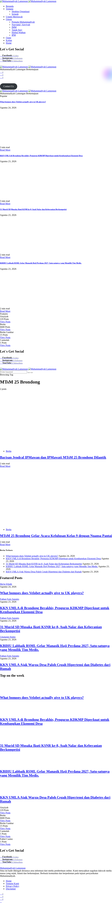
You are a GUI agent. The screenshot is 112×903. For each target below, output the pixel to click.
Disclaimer (11, 889)
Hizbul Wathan (19, 32)
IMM (14, 27)
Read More (5, 150)
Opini (8, 37)
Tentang (9, 9)
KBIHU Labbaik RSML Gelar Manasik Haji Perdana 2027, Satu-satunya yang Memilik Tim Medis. (41, 263)
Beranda (10, 6)
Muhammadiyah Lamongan (13, 868)
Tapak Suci (17, 30)
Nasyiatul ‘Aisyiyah (21, 24)
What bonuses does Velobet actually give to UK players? (23, 102)
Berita (8, 451)
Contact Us (8, 86)
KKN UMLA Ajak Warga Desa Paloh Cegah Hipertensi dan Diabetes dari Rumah (44, 571)
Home (9, 43)
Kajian (9, 40)
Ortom (9, 19)
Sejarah (15, 14)
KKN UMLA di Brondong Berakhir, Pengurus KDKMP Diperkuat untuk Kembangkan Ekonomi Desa (41, 156)
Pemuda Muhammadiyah (23, 22)
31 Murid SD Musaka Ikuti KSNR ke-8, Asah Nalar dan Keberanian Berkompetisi (33, 209)
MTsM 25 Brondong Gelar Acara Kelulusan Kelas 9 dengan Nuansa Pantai (56, 536)
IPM (14, 35)
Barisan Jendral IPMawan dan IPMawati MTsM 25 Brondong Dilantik (53, 457)
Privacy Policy (12, 886)
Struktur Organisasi (20, 11)
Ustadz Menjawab (14, 16)
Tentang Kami (12, 883)
